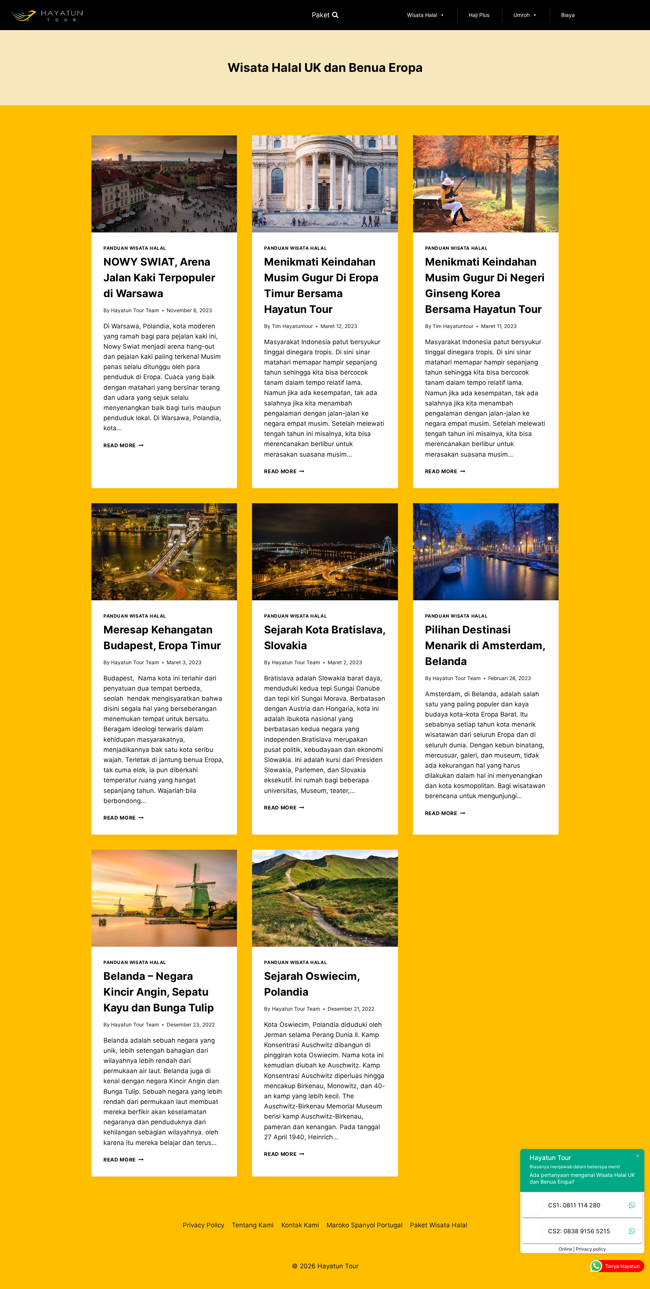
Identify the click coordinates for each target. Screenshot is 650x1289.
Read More (123, 445)
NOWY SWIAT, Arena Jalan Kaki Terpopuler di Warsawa (159, 277)
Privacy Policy (203, 1225)
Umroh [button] (521, 15)
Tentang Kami (252, 1225)
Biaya (568, 15)
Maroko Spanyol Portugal (364, 1225)
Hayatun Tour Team (135, 310)
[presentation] (164, 183)
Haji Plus (479, 15)
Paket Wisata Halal (438, 1225)
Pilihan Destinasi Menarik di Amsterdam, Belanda (485, 645)
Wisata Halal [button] (422, 15)
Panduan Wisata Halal (134, 248)
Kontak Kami (300, 1225)
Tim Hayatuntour (292, 326)
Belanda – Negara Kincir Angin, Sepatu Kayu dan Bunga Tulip (158, 992)
